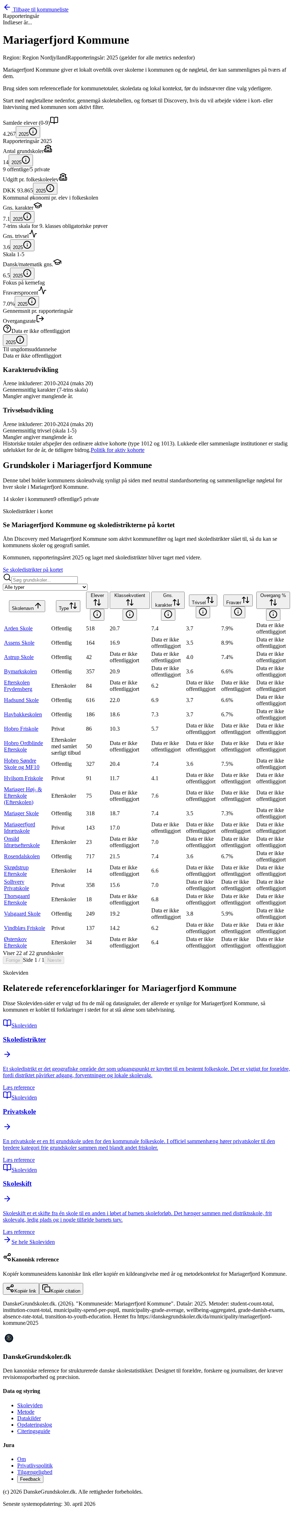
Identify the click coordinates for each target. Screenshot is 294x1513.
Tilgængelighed (34, 1472)
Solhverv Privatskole (16, 885)
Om (21, 1459)
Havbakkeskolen (23, 714)
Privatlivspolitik (35, 1465)
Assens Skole (19, 643)
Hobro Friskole (21, 729)
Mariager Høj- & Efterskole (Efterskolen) (23, 795)
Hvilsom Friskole (23, 778)
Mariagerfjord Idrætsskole (19, 827)
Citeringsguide (33, 1431)
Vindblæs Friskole (24, 928)
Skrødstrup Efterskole (16, 870)
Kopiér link (25, 1291)
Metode (25, 1412)
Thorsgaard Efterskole (17, 899)
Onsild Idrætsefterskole (22, 842)
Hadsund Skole (21, 700)
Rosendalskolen (22, 856)
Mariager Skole (21, 813)
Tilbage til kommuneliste (40, 9)
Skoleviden (30, 1405)
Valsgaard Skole (22, 914)
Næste (54, 960)
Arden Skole (18, 628)
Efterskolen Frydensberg (18, 685)
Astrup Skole (19, 657)
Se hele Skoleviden (33, 1242)
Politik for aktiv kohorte (117, 450)
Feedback (30, 1479)
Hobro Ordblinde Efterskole (23, 746)
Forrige (13, 960)
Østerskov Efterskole (15, 942)
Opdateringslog (34, 1425)
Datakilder (29, 1418)
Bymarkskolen (20, 671)
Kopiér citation (65, 1291)
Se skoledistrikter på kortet (33, 570)
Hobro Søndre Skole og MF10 (21, 764)
